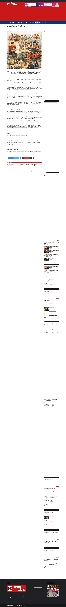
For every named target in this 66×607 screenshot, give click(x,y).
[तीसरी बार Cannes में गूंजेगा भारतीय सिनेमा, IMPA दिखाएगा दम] (47, 365)
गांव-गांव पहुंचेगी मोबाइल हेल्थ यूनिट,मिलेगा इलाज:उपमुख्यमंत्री (54, 492)
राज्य (15, 22)
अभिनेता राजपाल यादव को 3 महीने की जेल (54, 569)
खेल (21, 22)
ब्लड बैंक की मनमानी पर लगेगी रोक (49, 488)
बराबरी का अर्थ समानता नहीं (29, 131)
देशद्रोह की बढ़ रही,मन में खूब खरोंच (53, 315)
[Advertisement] (33, 14)
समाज (30, 22)
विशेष (23, 22)
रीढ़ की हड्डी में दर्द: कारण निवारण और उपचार (54, 500)
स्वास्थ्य (33, 22)
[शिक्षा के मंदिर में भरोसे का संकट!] (46, 525)
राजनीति (19, 22)
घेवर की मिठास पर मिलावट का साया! (53, 496)
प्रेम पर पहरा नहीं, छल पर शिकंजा (52, 520)
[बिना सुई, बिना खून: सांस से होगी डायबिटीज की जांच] (46, 505)
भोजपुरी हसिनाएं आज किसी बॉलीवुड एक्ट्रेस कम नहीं (47, 472)
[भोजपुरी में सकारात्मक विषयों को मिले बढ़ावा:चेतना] (55, 437)
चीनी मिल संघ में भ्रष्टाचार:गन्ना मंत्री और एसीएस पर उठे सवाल (53, 564)
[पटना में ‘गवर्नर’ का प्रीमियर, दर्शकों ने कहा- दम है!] (47, 325)
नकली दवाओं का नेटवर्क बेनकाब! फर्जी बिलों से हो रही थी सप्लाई (51, 560)
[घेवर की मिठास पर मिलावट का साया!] (46, 497)
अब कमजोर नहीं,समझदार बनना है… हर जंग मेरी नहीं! (36, 171)
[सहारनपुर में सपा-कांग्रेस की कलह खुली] (46, 284)
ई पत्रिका (45, 22)
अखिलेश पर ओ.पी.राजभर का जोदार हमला (53, 270)
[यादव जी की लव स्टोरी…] (55, 365)
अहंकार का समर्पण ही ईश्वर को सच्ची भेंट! (23, 171)
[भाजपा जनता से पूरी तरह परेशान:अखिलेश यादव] (46, 276)
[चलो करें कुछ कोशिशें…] (12, 167)
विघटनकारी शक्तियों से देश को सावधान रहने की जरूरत (54, 247)
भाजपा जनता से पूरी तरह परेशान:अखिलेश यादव (53, 275)
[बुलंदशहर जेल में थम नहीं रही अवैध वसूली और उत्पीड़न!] (46, 574)
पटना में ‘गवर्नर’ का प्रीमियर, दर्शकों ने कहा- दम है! (47, 329)
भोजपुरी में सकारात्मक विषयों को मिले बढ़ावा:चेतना (55, 472)
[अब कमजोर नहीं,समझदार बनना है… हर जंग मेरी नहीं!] (36, 167)
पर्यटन (39, 22)
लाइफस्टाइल (36, 22)
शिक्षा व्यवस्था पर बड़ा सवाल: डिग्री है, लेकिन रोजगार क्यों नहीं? (54, 251)
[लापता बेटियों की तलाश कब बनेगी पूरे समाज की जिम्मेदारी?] (46, 517)
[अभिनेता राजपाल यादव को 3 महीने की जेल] (46, 570)
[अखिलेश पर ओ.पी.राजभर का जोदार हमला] (46, 272)
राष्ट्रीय (10, 22)
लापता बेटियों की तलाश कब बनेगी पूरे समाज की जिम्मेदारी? (54, 517)
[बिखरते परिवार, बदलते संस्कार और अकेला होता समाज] (46, 255)
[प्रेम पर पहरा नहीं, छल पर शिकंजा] (46, 521)
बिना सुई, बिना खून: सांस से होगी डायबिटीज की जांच (54, 505)
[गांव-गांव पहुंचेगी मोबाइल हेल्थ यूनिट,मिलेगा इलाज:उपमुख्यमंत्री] (46, 493)
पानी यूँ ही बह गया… (51, 303)
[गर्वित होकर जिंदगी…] (46, 309)
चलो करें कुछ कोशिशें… (9, 171)
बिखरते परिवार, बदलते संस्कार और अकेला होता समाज (53, 255)
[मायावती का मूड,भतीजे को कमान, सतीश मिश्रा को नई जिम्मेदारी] (46, 280)
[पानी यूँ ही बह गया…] (46, 305)
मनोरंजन (42, 22)
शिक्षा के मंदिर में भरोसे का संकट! (52, 524)
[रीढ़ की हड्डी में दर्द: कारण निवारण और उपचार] (46, 501)
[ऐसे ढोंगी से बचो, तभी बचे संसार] (46, 313)
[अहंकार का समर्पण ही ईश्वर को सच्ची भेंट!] (24, 167)
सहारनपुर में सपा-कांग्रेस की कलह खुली (53, 283)
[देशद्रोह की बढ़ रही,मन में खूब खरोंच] (46, 317)
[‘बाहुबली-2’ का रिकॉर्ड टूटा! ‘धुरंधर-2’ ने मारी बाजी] (55, 325)
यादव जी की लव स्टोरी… (54, 399)
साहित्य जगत (27, 22)
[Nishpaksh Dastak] (12, 4)
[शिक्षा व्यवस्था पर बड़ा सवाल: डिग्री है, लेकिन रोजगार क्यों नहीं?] (46, 251)
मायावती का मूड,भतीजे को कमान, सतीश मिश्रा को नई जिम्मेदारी (53, 279)
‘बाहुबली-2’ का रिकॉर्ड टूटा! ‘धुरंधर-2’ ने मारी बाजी (55, 329)
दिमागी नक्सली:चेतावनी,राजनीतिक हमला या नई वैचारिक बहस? (51, 243)
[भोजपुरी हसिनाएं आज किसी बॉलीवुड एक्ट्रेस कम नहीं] (47, 437)
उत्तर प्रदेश (13, 22)
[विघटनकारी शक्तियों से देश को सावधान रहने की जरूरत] (46, 248)
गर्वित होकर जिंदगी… (51, 307)
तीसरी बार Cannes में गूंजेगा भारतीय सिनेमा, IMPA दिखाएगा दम (47, 400)
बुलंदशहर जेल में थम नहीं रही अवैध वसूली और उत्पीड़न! (54, 574)
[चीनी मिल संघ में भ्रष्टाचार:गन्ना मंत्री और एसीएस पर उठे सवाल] (46, 565)
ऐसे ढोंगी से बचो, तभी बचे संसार (52, 311)
